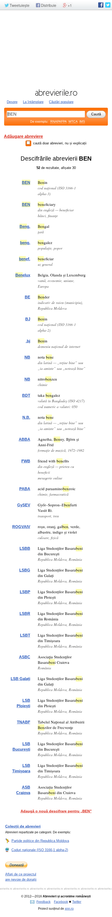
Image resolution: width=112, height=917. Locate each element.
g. (25, 226)
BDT (26, 395)
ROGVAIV (21, 526)
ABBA (24, 439)
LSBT (25, 635)
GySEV (23, 505)
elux (22, 275)
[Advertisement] (56, 49)
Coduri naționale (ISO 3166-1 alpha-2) (39, 850)
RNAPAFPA (58, 121)
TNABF (23, 722)
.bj (28, 341)
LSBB (25, 548)
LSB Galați (20, 678)
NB (27, 357)
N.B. (26, 417)
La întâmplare (33, 102)
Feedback (43, 902)
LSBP (25, 592)
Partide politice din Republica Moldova (40, 841)
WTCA (73, 121)
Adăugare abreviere (23, 136)
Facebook (61, 902)
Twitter (76, 902)
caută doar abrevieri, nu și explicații (59, 143)
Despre (12, 102)
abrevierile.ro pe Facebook (100, 5)
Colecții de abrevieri (23, 826)
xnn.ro (69, 908)
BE (27, 297)
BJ (27, 319)
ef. (24, 259)
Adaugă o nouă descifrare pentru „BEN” (56, 811)
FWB (25, 461)
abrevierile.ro (56, 92)
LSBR (25, 613)
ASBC (24, 657)
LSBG (24, 570)
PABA (24, 488)
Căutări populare (61, 102)
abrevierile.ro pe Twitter (107, 5)
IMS (82, 121)
